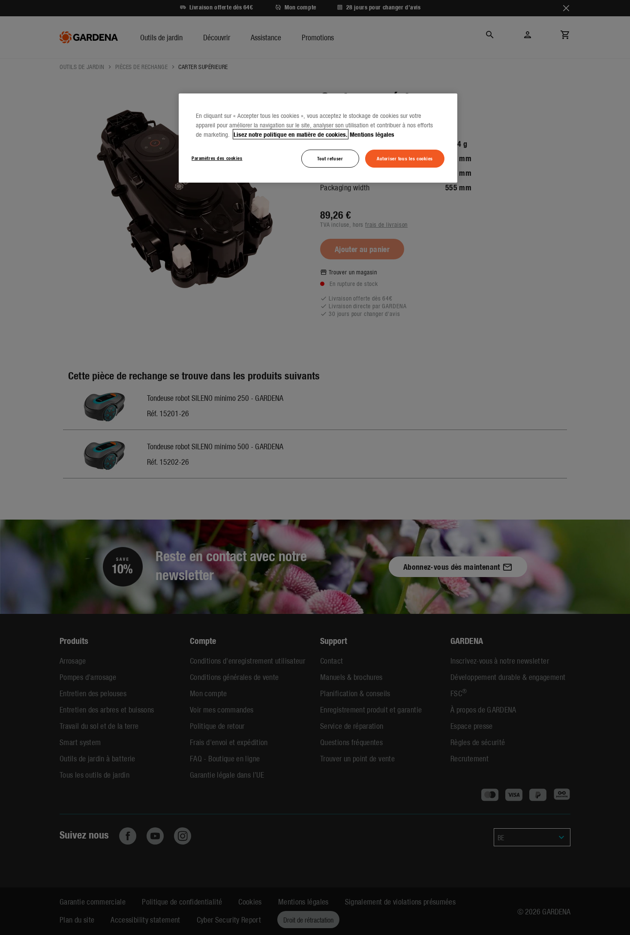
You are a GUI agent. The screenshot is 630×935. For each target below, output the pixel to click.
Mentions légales (372, 134)
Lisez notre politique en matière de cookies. (291, 134)
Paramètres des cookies (217, 157)
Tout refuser (330, 158)
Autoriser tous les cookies (405, 158)
